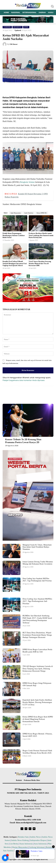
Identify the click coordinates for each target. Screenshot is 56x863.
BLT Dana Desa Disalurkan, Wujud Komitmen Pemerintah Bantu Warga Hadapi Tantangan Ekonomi (37, 635)
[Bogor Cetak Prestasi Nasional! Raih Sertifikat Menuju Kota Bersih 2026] (11, 756)
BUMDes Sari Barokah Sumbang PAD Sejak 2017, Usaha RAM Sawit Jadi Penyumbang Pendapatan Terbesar (37, 619)
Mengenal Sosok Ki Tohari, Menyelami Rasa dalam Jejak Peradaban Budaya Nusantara (37, 547)
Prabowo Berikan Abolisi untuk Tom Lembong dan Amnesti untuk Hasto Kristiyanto (41, 235)
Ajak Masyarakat (16, 213)
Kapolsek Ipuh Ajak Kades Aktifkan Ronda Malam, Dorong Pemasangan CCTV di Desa (37, 702)
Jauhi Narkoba (28, 213)
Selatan (31, 182)
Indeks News (35, 837)
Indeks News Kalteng (20, 840)
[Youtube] (34, 828)
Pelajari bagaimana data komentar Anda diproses (24, 380)
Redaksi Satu (23, 837)
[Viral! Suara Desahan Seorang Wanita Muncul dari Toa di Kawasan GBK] (41, 251)
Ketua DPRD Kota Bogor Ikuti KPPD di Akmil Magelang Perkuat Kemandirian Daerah (38, 719)
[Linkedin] (31, 87)
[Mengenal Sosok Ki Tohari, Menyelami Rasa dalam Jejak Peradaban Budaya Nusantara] (11, 551)
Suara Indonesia (26, 844)
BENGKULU (17, 27)
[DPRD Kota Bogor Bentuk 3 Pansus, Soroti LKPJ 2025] (11, 740)
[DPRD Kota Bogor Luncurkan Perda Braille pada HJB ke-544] (11, 655)
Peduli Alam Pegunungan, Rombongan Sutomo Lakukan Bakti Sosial (14, 235)
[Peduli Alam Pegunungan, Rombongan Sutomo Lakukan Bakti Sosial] (15, 223)
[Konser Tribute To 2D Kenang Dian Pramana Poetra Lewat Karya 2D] (28, 420)
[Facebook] (13, 87)
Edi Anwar (14, 44)
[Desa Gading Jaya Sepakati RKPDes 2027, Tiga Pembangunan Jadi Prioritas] (11, 585)
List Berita (14, 844)
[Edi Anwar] (5, 44)
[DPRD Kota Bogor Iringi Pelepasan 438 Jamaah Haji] (11, 689)
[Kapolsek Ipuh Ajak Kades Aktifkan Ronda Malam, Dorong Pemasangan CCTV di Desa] (11, 706)
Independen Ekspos (38, 840)
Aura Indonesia (40, 844)
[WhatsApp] (25, 87)
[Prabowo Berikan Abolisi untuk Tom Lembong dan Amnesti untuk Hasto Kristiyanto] (41, 223)
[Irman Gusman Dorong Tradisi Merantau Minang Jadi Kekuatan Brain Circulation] (11, 568)
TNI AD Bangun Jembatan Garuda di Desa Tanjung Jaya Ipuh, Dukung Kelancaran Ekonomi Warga (38, 668)
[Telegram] (43, 87)
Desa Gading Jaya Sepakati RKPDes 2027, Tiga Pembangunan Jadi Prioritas (37, 601)
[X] (19, 87)
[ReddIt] (37, 87)
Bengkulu (24, 182)
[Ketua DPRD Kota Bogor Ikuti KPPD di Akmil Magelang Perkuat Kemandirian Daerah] (11, 723)
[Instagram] (26, 828)
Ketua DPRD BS (41, 213)
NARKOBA (7, 27)
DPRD (26, 27)
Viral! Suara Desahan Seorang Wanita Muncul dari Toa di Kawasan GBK (40, 263)
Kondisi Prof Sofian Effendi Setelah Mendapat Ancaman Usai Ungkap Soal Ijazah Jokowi (15, 263)
